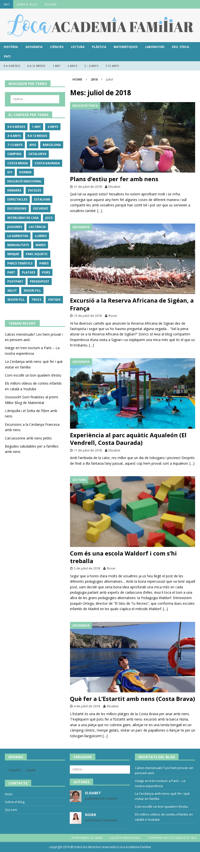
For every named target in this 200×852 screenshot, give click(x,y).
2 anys (72, 66)
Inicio (8, 794)
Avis (32, 145)
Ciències (56, 47)
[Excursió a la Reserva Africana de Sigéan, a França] (132, 259)
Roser (113, 315)
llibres (41, 236)
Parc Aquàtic (37, 254)
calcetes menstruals (125, 838)
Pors (46, 272)
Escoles (34, 190)
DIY (9, 172)
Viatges (54, 299)
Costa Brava (17, 163)
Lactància (37, 227)
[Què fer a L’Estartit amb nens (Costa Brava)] (132, 657)
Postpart (15, 281)
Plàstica (99, 47)
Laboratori (154, 47)
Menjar (13, 254)
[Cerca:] (35, 99)
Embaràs (14, 190)
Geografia (33, 47)
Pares (44, 263)
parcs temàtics (19, 263)
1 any (56, 66)
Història (11, 47)
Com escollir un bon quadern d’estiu (33, 375)
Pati (7, 56)
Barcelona (52, 145)
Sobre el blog (27, 4)
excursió (40, 208)
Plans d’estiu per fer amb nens (114, 179)
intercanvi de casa (23, 218)
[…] (99, 210)
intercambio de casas (86, 838)
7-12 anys (112, 66)
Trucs (36, 299)
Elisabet (114, 186)
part (11, 272)
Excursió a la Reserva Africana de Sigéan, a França (132, 304)
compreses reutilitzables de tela (172, 838)
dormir (25, 172)
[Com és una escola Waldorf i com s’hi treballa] (132, 511)
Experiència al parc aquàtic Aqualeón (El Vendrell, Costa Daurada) (128, 439)
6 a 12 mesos (36, 66)
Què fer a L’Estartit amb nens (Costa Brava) (132, 699)
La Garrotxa (17, 236)
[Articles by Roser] (75, 821)
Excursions (16, 208)
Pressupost (39, 281)
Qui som (50, 4)
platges (28, 272)
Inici (7, 4)
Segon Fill (32, 290)
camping (14, 154)
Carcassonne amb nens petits (28, 438)
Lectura (77, 47)
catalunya (37, 154)
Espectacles (17, 199)
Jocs (48, 218)
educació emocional (24, 181)
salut (12, 290)
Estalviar (42, 199)
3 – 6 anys (91, 66)
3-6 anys (14, 136)
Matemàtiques (126, 47)
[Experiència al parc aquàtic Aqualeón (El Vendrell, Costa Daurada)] (132, 393)
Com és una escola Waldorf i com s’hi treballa (123, 557)
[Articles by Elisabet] (75, 799)
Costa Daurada (47, 163)
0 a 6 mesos (12, 66)
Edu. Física (180, 47)
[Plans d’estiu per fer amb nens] (132, 137)
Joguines (14, 227)
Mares (41, 245)
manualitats (18, 245)
